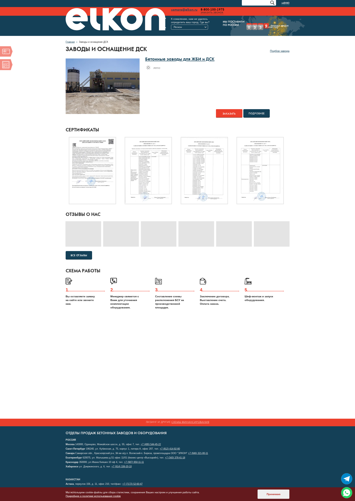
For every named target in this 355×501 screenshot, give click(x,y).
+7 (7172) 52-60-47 (132, 483)
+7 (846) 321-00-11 (198, 453)
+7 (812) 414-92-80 (170, 448)
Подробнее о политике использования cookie (93, 496)
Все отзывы (79, 250)
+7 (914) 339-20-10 (121, 466)
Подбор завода (279, 45)
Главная (70, 36)
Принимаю (273, 494)
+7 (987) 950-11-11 (134, 462)
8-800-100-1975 (168, 9)
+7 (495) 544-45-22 (151, 444)
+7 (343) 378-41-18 (175, 457)
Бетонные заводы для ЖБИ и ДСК (179, 54)
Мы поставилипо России (182, 24)
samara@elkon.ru (140, 10)
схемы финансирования (190, 422)
